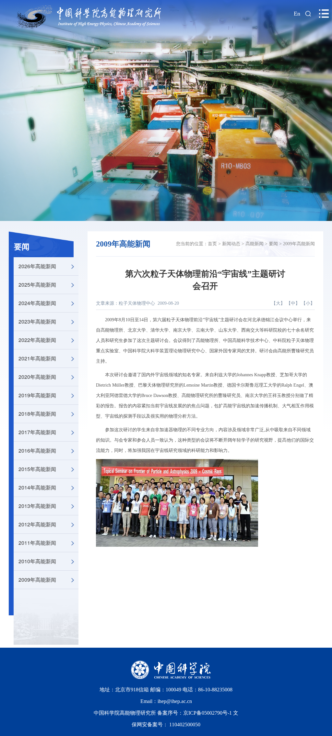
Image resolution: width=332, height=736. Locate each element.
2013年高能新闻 (37, 506)
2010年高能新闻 (37, 561)
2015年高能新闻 (37, 469)
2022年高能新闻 (37, 340)
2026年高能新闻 (37, 266)
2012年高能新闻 (37, 524)
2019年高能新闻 (37, 395)
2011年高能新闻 (37, 542)
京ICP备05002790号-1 (208, 713)
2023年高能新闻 (37, 321)
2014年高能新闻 (37, 487)
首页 (212, 243)
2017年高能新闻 (37, 432)
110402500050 (184, 724)
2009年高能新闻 (37, 579)
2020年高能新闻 (37, 376)
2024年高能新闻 (37, 303)
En (297, 13)
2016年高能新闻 (37, 450)
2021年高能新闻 (37, 358)
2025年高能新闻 (37, 284)
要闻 (22, 247)
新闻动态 (231, 243)
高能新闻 (254, 243)
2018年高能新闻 (37, 413)
